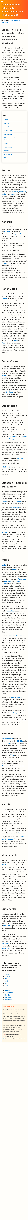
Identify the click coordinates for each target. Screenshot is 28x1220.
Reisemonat (15, 20)
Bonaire (4, 839)
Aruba (22, 837)
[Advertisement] (14, 1104)
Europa (6, 119)
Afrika (6, 143)
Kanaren (6, 123)
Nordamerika (8, 147)
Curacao (11, 839)
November (4, 22)
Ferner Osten (8, 130)
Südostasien (8, 134)
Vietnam (20, 458)
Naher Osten (8, 127)
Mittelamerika (8, 154)
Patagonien (7, 926)
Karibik (6, 150)
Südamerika (7, 158)
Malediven (15, 507)
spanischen (19, 234)
